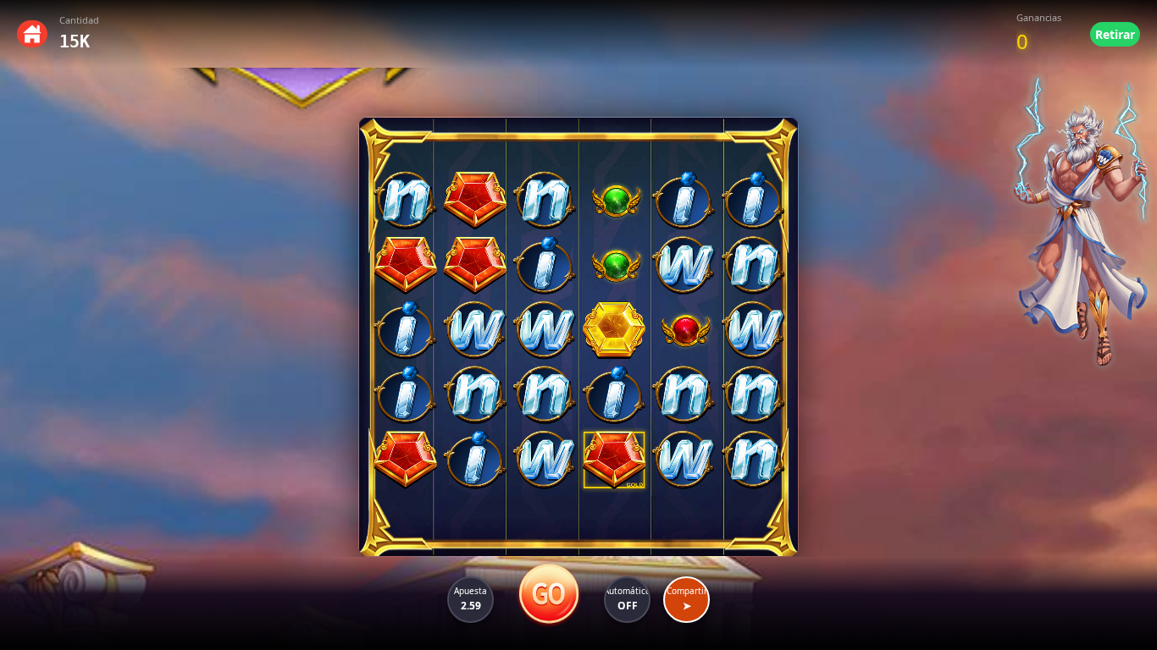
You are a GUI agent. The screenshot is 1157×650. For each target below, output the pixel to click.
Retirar (1115, 34)
